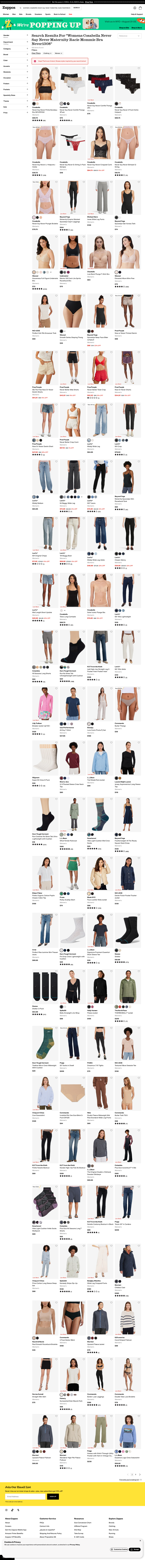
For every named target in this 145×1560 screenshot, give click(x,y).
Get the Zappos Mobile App (15, 1530)
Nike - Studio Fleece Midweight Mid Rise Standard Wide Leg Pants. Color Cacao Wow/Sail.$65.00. (100, 1100)
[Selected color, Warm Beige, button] (34, 1338)
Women (57, 53)
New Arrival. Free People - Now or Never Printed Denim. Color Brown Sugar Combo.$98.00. (128, 320)
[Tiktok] (12, 1510)
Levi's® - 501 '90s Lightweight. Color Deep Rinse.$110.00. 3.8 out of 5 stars (128, 599)
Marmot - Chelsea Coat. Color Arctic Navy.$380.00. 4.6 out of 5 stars (128, 1270)
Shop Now (89, 2)
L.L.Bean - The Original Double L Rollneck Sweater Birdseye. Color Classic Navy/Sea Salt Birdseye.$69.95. (100, 1154)
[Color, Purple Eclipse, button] (40, 1222)
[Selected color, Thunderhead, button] (89, 1338)
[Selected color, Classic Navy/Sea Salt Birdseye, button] (89, 1166)
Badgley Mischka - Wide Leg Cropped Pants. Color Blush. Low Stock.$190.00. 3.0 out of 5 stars (100, 1270)
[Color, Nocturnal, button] (44, 667)
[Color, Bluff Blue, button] (68, 893)
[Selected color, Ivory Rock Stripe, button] (61, 1394)
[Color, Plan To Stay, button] (95, 497)
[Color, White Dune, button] (130, 1006)
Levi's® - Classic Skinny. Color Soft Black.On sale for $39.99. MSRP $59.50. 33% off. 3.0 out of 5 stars (128, 543)
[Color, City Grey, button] (68, 1222)
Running (112, 1533)
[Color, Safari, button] (40, 667)
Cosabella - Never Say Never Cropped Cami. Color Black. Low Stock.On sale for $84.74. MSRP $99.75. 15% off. (100, 150)
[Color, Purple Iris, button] (92, 834)
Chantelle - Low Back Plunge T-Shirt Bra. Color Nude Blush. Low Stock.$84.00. (100, 262)
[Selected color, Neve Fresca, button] (34, 217)
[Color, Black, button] (37, 217)
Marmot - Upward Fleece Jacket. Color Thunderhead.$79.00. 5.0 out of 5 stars (100, 1327)
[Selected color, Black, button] (34, 103)
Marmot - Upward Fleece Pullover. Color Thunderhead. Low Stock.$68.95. (45, 1442)
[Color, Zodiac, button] (40, 440)
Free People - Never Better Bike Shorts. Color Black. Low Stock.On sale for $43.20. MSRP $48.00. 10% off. (73, 374)
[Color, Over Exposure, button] (71, 497)
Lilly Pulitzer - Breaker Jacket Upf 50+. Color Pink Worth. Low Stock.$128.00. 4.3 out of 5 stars (45, 711)
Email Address (12, 1497)
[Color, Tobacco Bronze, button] (120, 778)
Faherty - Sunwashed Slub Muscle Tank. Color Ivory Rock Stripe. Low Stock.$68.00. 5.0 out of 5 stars (73, 1383)
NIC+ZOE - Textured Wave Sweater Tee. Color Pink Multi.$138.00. (128, 1049)
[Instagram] (6, 1510)
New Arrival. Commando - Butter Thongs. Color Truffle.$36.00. (128, 711)
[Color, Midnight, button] (65, 950)
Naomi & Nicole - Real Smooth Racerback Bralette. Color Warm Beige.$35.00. (45, 1327)
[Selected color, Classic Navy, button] (61, 724)
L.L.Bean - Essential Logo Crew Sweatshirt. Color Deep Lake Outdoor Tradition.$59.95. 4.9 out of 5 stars (128, 1442)
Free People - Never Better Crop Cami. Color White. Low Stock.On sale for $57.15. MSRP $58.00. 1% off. (73, 429)
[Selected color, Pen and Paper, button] (89, 440)
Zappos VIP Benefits (13, 1537)
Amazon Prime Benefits (14, 1533)
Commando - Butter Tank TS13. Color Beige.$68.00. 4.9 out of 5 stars (128, 1100)
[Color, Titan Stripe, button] (65, 1394)
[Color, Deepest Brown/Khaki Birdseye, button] (92, 1166)
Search (76, 8)
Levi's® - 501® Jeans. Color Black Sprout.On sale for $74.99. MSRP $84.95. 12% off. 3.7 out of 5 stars (100, 486)
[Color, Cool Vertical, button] (68, 497)
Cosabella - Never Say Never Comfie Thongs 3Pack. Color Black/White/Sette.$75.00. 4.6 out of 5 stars (73, 94)
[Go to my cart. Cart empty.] (140, 8)
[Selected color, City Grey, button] (34, 667)
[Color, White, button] (61, 610)
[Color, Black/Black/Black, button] (68, 103)
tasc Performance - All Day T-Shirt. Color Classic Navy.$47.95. (73, 711)
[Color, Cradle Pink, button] (40, 272)
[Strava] (18, 1510)
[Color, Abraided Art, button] (65, 497)
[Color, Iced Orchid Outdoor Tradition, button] (123, 1451)
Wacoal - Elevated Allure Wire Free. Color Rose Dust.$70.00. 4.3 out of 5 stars (128, 262)
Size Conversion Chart (82, 1523)
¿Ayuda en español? (47, 1530)
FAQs (42, 1523)
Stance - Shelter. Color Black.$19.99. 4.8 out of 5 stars (128, 939)
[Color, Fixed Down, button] (37, 497)
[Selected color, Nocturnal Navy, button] (116, 834)
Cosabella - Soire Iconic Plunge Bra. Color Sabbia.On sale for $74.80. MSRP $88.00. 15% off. (100, 599)
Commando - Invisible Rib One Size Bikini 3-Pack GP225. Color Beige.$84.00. (73, 1100)
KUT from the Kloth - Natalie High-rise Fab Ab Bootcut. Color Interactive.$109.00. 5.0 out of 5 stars (73, 1154)
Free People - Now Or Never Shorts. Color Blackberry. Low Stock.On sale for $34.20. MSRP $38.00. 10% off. (128, 374)
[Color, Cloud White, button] (120, 217)
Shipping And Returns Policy (51, 1533)
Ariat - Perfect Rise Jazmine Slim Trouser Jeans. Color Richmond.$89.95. (45, 939)
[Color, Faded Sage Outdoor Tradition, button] (126, 1451)
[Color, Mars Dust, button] (120, 1006)
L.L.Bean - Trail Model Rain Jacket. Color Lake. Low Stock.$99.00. (100, 766)
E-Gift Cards (79, 1537)
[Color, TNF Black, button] (123, 1006)
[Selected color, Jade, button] (61, 893)
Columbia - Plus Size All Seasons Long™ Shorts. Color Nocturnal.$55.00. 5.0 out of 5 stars (73, 1212)
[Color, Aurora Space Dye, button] (71, 724)
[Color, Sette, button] (37, 103)
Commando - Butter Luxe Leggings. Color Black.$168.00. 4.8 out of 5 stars (100, 1383)
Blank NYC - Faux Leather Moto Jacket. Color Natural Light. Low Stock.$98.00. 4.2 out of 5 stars (100, 882)
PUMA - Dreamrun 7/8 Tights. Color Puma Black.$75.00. (100, 1049)
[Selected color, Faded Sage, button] (61, 834)
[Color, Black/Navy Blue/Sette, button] (65, 103)
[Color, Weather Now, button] (123, 440)
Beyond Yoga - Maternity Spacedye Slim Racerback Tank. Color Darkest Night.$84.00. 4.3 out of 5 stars (128, 486)
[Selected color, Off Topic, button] (116, 440)
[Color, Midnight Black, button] (71, 834)
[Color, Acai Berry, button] (92, 1338)
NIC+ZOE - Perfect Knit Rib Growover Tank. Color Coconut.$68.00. (45, 320)
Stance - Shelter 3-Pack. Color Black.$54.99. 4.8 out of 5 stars (45, 995)
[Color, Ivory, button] (37, 272)
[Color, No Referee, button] (120, 440)
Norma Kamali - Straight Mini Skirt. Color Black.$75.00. (45, 1383)
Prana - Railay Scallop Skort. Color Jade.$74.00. (73, 882)
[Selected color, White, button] (61, 950)
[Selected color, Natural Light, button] (89, 893)
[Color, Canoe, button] (37, 667)
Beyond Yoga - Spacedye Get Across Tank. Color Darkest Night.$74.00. (128, 205)
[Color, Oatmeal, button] (120, 950)
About (7, 1523)
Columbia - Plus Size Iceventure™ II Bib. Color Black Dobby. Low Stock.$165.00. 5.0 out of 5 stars (128, 1154)
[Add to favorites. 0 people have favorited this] (56, 68)
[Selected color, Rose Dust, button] (116, 272)
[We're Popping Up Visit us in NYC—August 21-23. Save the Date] (72, 23)
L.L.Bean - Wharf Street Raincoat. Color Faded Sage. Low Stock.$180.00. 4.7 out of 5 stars (73, 825)
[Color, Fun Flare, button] (123, 610)
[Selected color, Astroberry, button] (61, 778)
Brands (111, 1523)
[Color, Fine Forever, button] (120, 610)
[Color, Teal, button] (65, 667)
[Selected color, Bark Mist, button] (116, 1006)
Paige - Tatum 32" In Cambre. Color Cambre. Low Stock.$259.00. (128, 1212)
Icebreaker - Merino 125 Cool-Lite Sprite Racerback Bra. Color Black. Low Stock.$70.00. (73, 262)
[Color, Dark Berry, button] (68, 272)
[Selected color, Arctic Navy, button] (116, 1281)
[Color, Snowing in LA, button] (92, 440)
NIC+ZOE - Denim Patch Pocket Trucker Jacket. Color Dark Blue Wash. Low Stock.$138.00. (128, 882)
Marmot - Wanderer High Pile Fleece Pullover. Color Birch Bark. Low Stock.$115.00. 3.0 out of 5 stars (73, 1442)
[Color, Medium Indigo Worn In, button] (92, 497)
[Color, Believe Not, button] (126, 440)
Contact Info (44, 1526)
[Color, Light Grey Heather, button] (71, 1394)
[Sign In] (134, 8)
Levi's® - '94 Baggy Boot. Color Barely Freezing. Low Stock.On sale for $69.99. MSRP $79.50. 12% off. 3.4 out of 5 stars (73, 543)
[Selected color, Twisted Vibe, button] (34, 497)
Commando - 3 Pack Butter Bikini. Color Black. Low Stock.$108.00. (73, 1327)
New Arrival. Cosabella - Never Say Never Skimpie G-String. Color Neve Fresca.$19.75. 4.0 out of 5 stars (128, 150)
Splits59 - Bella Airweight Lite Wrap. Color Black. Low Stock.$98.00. (73, 995)
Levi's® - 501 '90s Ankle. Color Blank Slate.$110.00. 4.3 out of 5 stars (128, 656)
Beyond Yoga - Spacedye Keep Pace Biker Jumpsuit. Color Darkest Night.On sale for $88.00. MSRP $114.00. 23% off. (100, 320)
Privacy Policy (75, 1545)
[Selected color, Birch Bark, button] (61, 1451)
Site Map (77, 1530)
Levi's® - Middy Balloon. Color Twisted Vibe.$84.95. (45, 486)
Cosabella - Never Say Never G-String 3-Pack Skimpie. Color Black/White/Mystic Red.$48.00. (73, 150)
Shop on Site (124, 28)
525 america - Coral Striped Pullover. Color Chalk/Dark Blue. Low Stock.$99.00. (128, 1327)
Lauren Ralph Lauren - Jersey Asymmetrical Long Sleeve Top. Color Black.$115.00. (128, 766)
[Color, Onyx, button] (92, 893)
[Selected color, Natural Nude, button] (34, 272)
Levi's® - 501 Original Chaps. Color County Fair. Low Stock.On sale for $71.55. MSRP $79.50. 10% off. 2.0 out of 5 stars (45, 543)
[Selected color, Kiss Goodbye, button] (89, 553)
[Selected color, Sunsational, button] (34, 440)
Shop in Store (137, 28)
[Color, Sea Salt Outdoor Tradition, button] (130, 1451)
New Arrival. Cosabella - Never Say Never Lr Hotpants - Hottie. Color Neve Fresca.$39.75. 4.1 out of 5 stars (45, 150)
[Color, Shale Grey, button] (40, 1451)
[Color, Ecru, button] (37, 440)
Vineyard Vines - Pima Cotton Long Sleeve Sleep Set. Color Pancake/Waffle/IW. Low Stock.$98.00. (45, 1270)
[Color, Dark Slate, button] (44, 272)
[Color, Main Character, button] (95, 553)
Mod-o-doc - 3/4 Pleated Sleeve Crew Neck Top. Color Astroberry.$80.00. (73, 766)
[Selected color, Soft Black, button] (116, 553)
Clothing (46, 53)
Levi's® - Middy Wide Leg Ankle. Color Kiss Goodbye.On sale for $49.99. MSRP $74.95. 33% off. (100, 543)
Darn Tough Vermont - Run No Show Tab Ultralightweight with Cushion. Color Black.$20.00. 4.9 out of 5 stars (73, 656)
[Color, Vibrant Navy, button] (65, 778)
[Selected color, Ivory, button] (89, 724)
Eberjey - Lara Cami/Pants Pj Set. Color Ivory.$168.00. (100, 711)
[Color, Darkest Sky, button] (120, 553)
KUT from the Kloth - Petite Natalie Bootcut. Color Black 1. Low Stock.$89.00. (45, 1154)
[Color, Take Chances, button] (78, 497)
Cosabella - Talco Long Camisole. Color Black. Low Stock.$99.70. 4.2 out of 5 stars (73, 599)
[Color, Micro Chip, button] (47, 272)
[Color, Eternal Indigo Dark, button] (123, 553)
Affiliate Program (80, 1526)
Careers (8, 1526)
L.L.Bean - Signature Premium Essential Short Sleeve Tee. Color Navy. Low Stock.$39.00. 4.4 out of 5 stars (100, 939)
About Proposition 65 (48, 1537)
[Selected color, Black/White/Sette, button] (61, 103)
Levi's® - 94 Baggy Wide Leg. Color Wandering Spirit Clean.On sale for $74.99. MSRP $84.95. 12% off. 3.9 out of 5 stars (73, 486)
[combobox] (45, 8)
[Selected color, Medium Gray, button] (89, 834)
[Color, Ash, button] (68, 667)
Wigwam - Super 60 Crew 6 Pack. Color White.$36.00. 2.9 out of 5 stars (45, 766)
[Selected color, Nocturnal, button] (61, 1222)
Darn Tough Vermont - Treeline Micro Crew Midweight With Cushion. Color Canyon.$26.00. (45, 1049)
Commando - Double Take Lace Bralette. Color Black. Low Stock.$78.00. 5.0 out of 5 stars (128, 1383)
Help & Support (137, 14)
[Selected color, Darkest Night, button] (116, 217)
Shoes (111, 1537)
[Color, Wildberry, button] (92, 1006)
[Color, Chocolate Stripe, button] (75, 1394)
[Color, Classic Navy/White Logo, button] (120, 1451)
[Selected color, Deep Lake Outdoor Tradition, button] (116, 1451)
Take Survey (78, 1533)
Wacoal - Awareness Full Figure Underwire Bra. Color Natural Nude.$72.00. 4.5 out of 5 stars (45, 262)
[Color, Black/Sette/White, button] (120, 103)
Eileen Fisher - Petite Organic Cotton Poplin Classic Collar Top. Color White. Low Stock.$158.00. (45, 882)
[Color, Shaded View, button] (75, 497)
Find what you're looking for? (129, 1480)
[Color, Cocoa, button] (68, 1394)
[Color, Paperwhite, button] (65, 834)
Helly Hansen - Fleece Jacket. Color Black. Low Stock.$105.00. (100, 995)
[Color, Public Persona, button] (92, 553)
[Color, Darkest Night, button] (120, 834)
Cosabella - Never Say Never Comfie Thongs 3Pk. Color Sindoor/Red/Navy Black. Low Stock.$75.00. (100, 94)
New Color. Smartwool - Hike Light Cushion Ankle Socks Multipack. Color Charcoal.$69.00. (45, 1212)
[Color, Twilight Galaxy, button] (126, 1006)
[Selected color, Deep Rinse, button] (116, 610)
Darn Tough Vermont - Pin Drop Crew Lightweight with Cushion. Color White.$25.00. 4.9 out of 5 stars (73, 939)
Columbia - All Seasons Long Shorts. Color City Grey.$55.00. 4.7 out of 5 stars (45, 656)
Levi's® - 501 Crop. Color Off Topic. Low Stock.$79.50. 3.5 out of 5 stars (128, 429)
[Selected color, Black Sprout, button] (89, 497)
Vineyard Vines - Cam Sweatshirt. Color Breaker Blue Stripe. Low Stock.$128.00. (45, 1100)
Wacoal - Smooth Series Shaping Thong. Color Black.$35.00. (73, 320)
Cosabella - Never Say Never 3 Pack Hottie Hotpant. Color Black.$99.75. (128, 94)
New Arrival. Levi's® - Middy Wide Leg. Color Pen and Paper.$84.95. (100, 429)
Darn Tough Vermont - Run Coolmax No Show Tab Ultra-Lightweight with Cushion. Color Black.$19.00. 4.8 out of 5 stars (45, 825)
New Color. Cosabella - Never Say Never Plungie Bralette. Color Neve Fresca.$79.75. (45, 205)
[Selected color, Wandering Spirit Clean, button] (61, 497)
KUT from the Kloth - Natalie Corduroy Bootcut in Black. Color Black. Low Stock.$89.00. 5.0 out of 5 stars (100, 1212)
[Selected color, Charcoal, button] (34, 1222)
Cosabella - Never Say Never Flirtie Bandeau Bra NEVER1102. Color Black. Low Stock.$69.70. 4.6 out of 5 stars (45, 94)
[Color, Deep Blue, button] (68, 834)
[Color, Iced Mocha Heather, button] (92, 331)
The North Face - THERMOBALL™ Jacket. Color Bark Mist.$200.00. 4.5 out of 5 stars (128, 995)
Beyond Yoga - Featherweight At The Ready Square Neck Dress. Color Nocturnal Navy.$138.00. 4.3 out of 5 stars (128, 825)
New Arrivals (114, 1530)
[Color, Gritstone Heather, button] (65, 272)
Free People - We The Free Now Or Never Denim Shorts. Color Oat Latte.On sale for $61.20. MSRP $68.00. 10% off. (45, 374)
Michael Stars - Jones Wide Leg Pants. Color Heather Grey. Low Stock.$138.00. (100, 205)
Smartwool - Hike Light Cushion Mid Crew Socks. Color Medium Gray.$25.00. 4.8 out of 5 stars (100, 825)
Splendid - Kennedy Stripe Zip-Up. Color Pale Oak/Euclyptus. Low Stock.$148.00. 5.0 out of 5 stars (73, 1270)
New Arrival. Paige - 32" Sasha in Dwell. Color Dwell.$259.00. (73, 1049)
